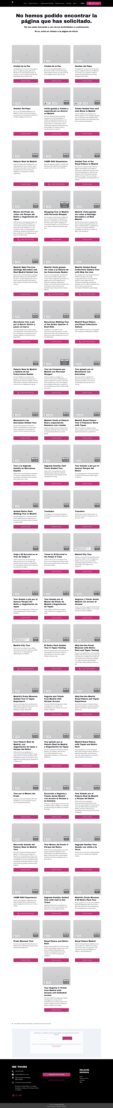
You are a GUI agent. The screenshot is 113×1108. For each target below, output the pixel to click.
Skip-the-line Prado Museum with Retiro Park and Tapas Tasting (87, 647)
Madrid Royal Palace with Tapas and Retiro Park (86, 744)
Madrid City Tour (83, 554)
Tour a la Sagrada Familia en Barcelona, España (24, 468)
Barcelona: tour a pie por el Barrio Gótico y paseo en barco (24, 324)
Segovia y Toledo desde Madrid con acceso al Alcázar (87, 601)
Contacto (82, 1080)
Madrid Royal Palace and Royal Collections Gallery (86, 324)
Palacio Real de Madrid (25, 161)
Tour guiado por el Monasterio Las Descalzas (84, 371)
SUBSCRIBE (67, 1039)
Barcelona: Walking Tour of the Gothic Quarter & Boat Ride (56, 324)
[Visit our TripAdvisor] (20, 1095)
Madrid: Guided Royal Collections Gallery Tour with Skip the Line (87, 269)
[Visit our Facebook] (13, 1095)
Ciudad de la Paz (21, 66)
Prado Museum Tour (23, 941)
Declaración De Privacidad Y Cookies (56, 1106)
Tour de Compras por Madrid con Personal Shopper (54, 371)
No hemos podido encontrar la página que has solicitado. (33, 1023)
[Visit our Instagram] (16, 1095)
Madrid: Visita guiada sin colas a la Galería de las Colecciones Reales (56, 269)
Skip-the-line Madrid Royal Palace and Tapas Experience (87, 698)
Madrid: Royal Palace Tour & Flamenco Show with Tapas (86, 422)
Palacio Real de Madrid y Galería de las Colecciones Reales (25, 371)
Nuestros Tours (84, 1078)
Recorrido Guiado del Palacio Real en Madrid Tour (25, 847)
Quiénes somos (59, 3)
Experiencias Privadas (47, 3)
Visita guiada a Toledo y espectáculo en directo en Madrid (56, 111)
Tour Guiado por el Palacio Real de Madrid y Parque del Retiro (86, 796)
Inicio (25, 3)
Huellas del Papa (83, 66)
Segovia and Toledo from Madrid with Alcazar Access (54, 698)
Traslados (49, 511)
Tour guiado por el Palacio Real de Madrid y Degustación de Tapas (56, 744)
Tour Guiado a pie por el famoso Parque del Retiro (87, 468)
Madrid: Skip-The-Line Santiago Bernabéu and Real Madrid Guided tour (25, 269)
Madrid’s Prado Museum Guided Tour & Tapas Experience (25, 698)
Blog (81, 1082)
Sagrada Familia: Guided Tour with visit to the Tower (56, 899)
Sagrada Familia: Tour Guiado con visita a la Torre (86, 847)
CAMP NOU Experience (55, 161)
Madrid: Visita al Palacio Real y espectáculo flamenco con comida (56, 422)
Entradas (68, 3)
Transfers (80, 511)
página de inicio (70, 31)
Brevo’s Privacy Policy (56, 1046)
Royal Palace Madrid (85, 941)
